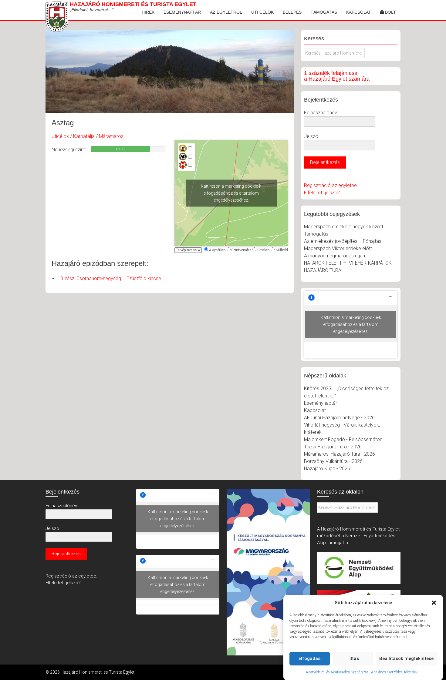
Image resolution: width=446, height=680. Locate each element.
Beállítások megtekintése (406, 658)
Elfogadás (309, 658)
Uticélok (60, 136)
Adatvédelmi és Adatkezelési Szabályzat (337, 672)
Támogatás (324, 12)
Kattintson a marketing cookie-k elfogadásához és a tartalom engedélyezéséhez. (231, 193)
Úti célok (262, 12)
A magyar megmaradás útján (334, 256)
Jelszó (311, 136)
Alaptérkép (217, 250)
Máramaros (111, 136)
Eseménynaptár (182, 12)
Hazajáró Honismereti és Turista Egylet (133, 4)
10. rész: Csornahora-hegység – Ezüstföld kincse (109, 278)
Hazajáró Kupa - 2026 (327, 468)
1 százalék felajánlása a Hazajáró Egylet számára (337, 76)
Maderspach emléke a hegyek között (343, 226)
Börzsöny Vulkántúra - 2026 (333, 461)
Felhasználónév (320, 113)
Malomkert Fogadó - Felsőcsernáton (343, 439)
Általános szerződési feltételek (394, 672)
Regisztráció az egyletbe (330, 185)
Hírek (148, 12)
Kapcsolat (358, 12)
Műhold (281, 250)
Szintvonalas (241, 250)
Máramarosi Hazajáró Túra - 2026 (339, 454)
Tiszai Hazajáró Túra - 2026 (333, 447)
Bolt (390, 12)
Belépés (292, 12)
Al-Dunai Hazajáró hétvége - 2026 (339, 417)
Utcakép (263, 250)
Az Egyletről (226, 12)
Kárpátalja (84, 136)
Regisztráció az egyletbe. (71, 576)
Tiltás (352, 658)
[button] (434, 603)
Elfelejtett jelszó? (322, 193)
